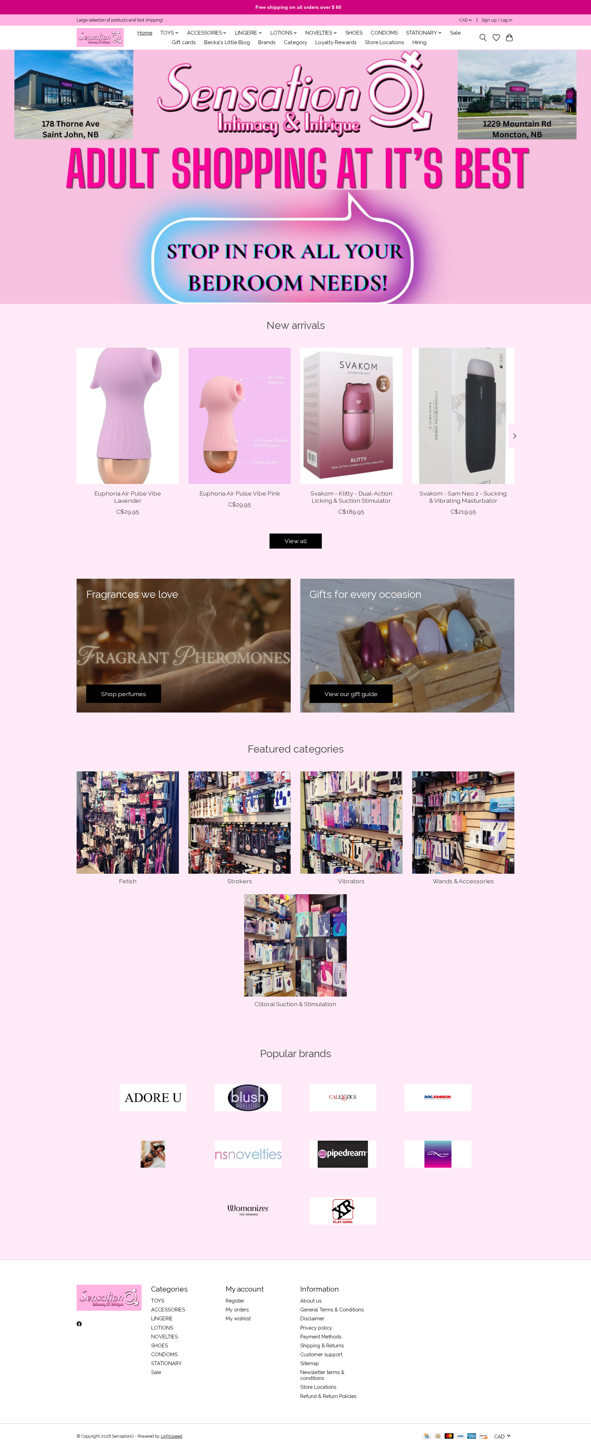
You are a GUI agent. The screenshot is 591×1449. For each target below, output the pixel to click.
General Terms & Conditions (332, 1309)
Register (235, 1301)
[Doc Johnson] (438, 1098)
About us (310, 1301)
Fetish (127, 881)
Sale (455, 33)
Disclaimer (312, 1318)
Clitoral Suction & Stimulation (295, 1004)
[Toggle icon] (483, 37)
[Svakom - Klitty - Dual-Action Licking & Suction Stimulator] (351, 416)
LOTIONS (162, 1328)
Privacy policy (316, 1328)
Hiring (419, 42)
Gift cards (184, 42)
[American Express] (471, 1436)
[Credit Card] (426, 1436)
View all (296, 540)
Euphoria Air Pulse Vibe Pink (239, 493)
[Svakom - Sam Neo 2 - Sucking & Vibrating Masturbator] (463, 416)
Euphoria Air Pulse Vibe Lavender (127, 496)
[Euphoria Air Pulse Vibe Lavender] (128, 416)
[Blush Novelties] (248, 1098)
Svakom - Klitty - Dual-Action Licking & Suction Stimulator (351, 496)
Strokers (239, 881)
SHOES (354, 33)
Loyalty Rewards (336, 42)
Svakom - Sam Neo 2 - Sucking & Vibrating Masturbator (463, 496)
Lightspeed (171, 1436)
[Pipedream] (343, 1155)
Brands (267, 42)
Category (295, 42)
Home (144, 33)
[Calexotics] (343, 1098)
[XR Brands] (343, 1211)
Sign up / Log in (497, 20)
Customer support (321, 1354)
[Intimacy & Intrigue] (100, 37)
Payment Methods (320, 1336)
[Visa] (460, 1436)
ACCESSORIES (168, 1309)
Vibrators (351, 881)
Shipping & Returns (322, 1345)
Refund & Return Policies (328, 1396)
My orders (237, 1309)
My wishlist (238, 1318)
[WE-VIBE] (438, 1155)
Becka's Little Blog (227, 42)
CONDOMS (384, 33)
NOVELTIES (164, 1336)
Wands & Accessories (463, 881)
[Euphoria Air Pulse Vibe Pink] (239, 416)
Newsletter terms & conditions (322, 1375)
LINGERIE (162, 1318)
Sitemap (309, 1363)
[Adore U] (153, 1098)
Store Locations (384, 42)
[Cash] (438, 1436)
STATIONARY (166, 1363)
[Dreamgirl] (153, 1155)
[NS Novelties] (248, 1155)
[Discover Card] (483, 1436)
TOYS (157, 1301)
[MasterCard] (449, 1436)
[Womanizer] (248, 1211)
